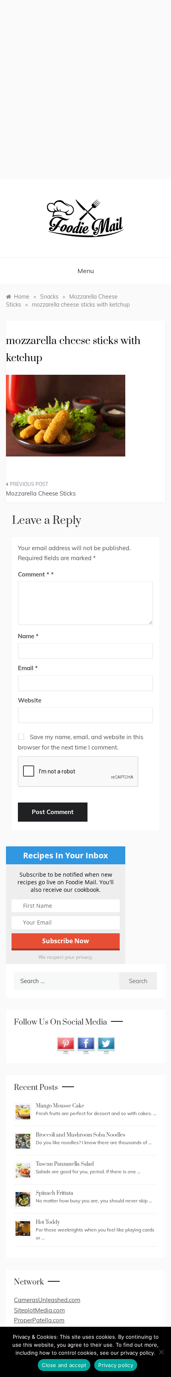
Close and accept (64, 1365)
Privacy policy (115, 1365)
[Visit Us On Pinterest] (65, 1044)
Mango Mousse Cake (60, 1106)
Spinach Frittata (54, 1193)
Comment (33, 574)
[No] (161, 1352)
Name (28, 636)
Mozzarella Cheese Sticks (41, 493)
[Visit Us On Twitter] (106, 1044)
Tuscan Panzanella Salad (65, 1164)
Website (29, 700)
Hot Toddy (48, 1222)
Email (28, 668)
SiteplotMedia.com (39, 1310)
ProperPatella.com (39, 1320)
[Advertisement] (85, 89)
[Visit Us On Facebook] (86, 1044)
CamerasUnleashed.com (47, 1300)
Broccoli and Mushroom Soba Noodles (80, 1135)
